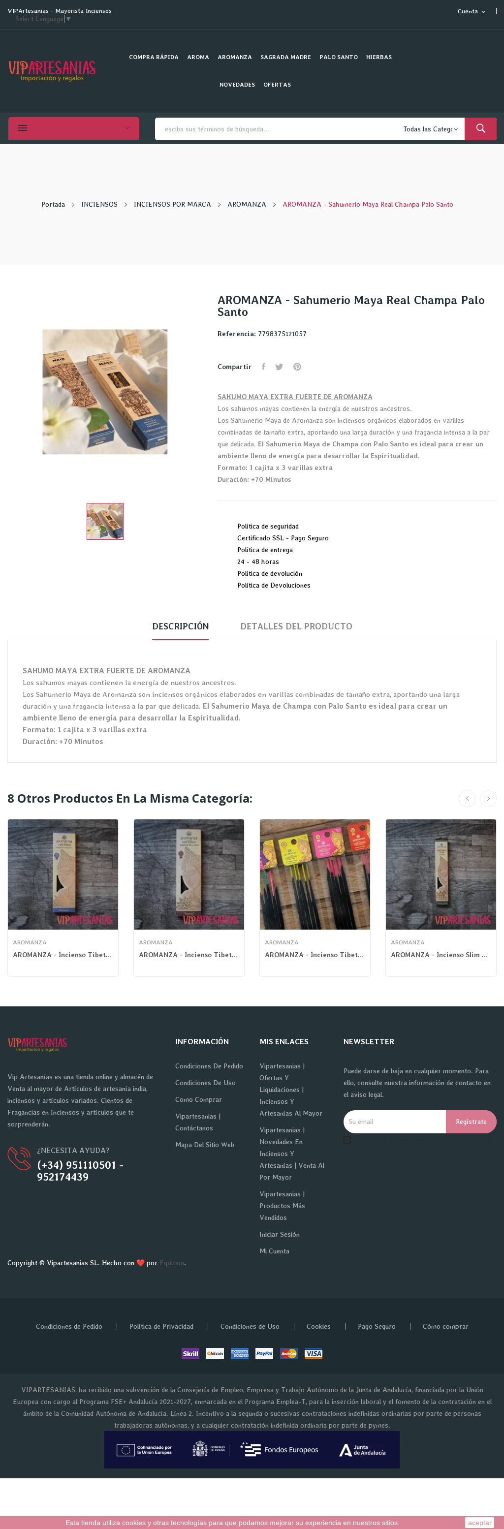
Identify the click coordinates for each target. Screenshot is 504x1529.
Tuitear (279, 366)
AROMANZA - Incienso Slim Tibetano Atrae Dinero (441, 955)
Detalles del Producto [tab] (296, 626)
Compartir (263, 366)
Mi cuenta (274, 1251)
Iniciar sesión (279, 1234)
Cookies (319, 1326)
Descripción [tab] (180, 626)
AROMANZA (30, 942)
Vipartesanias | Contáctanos (197, 1122)
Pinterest (297, 366)
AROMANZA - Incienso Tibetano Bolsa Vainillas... (315, 955)
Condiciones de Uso (205, 1083)
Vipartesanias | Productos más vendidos (282, 1205)
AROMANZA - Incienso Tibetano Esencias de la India (189, 955)
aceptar (480, 1523)
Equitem (171, 1263)
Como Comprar (198, 1099)
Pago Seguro (377, 1326)
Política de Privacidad (161, 1326)
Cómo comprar (446, 1326)
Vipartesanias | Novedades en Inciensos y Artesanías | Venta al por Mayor (291, 1153)
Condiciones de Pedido (209, 1066)
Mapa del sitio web (204, 1145)
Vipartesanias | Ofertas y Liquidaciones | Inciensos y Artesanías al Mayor (290, 1089)
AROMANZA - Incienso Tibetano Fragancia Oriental (63, 955)
